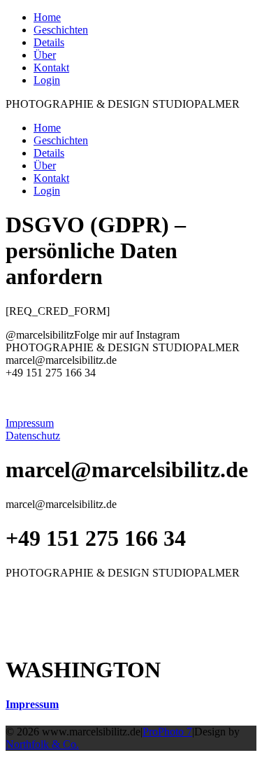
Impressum (32, 704)
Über (45, 55)
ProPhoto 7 (167, 732)
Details (49, 42)
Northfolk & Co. (42, 744)
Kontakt (51, 67)
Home (47, 17)
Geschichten (61, 30)
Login (47, 80)
